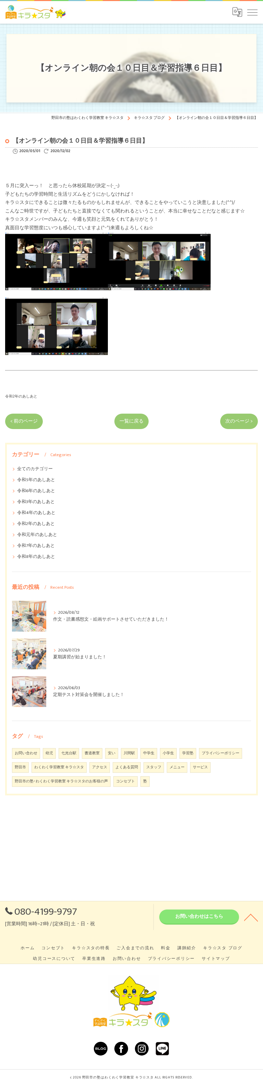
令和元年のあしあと (37, 534)
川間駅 (129, 753)
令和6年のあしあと (36, 491)
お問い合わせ (26, 753)
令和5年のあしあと (36, 480)
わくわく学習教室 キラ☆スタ (59, 767)
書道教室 (92, 753)
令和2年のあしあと (21, 396)
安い (111, 753)
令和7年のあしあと (36, 545)
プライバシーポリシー (220, 753)
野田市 (20, 767)
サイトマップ (216, 958)
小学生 (168, 753)
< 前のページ (24, 421)
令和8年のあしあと (36, 556)
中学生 (148, 753)
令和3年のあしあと (36, 501)
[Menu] (252, 12)
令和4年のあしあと (36, 512)
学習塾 (187, 753)
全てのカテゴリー (35, 469)
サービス (200, 767)
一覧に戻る (131, 421)
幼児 (49, 753)
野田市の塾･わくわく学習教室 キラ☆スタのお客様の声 (61, 781)
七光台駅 (68, 753)
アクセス (99, 767)
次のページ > (239, 421)
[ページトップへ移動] (251, 917)
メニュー (177, 767)
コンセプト (125, 781)
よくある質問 (126, 767)
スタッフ (153, 767)
